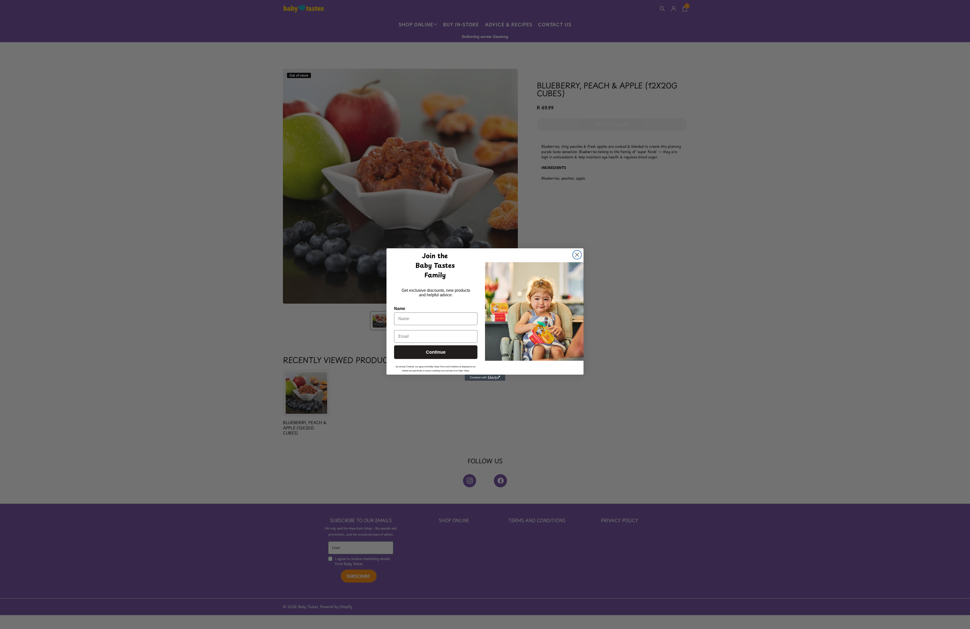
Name (399, 308)
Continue (436, 352)
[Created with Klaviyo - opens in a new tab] (485, 378)
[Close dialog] (577, 254)
